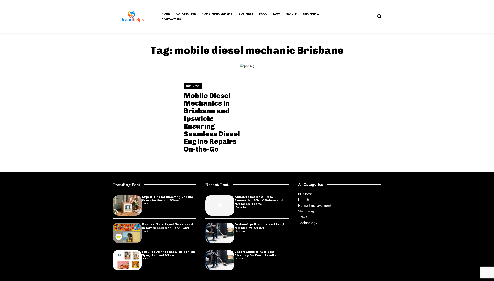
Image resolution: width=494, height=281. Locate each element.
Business (192, 86)
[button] (379, 16)
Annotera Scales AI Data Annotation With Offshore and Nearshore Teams (258, 200)
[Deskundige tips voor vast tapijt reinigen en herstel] (219, 233)
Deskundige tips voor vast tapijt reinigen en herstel (259, 226)
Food (145, 203)
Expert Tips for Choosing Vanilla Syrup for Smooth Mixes (167, 198)
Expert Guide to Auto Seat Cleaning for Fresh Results (255, 253)
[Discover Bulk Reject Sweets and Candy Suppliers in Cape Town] (127, 233)
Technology (241, 207)
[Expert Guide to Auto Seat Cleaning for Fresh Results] (219, 260)
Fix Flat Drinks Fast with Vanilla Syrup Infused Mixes (168, 253)
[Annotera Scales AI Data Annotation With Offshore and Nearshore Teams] (219, 205)
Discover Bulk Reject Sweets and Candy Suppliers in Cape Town (167, 226)
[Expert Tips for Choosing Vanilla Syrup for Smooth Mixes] (127, 205)
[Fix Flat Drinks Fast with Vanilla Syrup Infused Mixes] (127, 260)
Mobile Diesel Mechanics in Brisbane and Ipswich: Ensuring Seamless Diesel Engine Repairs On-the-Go (212, 122)
